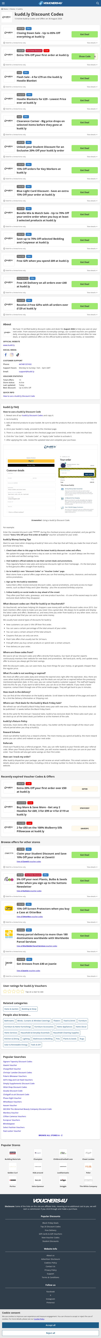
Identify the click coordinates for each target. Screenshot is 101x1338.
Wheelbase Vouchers (12, 1102)
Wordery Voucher (11, 1112)
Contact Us (50, 1266)
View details (91, 43)
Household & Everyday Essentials (35, 1032)
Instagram (50, 1299)
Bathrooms (9, 1020)
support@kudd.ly (26, 371)
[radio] (5, 991)
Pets (58, 1038)
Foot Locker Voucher (12, 1131)
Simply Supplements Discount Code (19, 1083)
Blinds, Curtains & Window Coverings (33, 1020)
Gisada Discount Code (12, 1091)
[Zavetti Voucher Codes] (9, 853)
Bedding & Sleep (29, 1009)
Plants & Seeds (69, 1038)
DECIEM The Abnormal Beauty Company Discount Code (27, 1109)
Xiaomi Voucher (10, 1065)
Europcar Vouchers (11, 1120)
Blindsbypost (9, 1123)
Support (50, 1273)
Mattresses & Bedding (43, 1038)
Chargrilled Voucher (12, 1069)
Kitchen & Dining (11, 1038)
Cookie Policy (39, 1319)
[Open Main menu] (3, 3)
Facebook (50, 1291)
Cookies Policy (50, 1262)
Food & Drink (69, 1020)
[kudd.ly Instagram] (11, 354)
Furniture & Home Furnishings (17, 1026)
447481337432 (25, 364)
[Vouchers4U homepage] (50, 3)
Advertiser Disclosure (50, 1259)
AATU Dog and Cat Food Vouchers (18, 1080)
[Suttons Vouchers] (9, 879)
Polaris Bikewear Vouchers (15, 1076)
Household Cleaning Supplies (66, 1032)
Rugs (82, 1038)
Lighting (26, 1038)
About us (50, 1255)
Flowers (57, 1020)
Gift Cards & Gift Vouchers (50, 1234)
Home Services (10, 1032)
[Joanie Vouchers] (9, 963)
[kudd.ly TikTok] (17, 354)
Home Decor (81, 1026)
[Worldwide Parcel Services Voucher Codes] (9, 934)
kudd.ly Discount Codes (39, 14)
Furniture (83, 1020)
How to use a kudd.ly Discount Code (19, 396)
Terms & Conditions (50, 1277)
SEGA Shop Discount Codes (15, 1087)
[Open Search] (97, 3)
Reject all (50, 1333)
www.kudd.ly (9, 345)
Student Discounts (50, 1241)
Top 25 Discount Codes (51, 1226)
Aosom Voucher (10, 1105)
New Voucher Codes (50, 1237)
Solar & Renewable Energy (15, 1044)
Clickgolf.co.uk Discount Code (16, 1094)
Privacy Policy (51, 1270)
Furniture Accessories (44, 1026)
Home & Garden (11, 1009)
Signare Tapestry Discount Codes (17, 1061)
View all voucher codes (29, 861)
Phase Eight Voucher (12, 1098)
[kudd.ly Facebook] (5, 354)
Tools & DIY (36, 1044)
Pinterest (51, 1302)
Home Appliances (64, 1026)
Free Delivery (50, 1230)
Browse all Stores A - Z (50, 1135)
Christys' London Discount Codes (17, 1072)
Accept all (50, 1325)
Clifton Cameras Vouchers (14, 1116)
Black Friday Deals (50, 1223)
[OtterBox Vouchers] (9, 908)
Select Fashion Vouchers (14, 1127)
